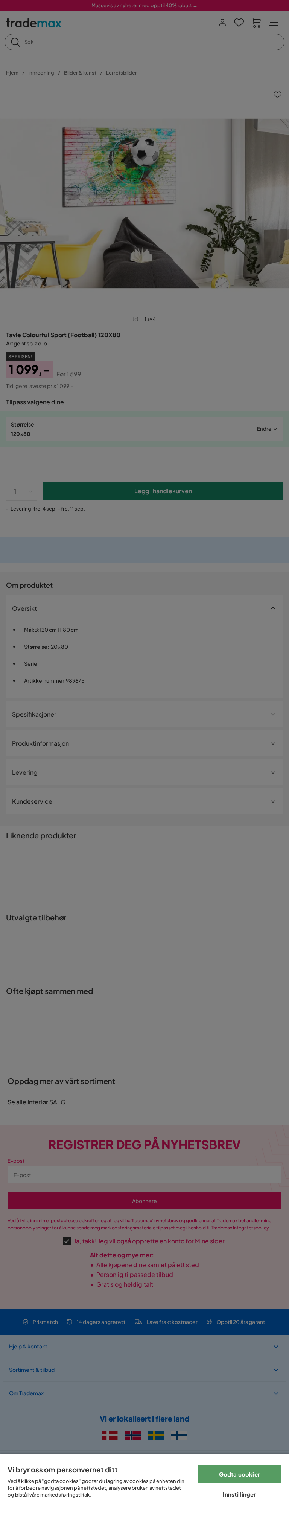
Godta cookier (239, 1474)
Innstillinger (239, 1494)
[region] (144, 1484)
